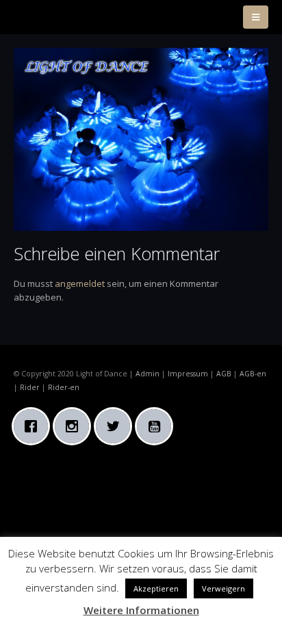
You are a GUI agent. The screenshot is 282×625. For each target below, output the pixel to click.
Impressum (188, 373)
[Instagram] (75, 426)
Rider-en (63, 387)
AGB (223, 373)
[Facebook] (34, 426)
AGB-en (253, 373)
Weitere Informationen (141, 610)
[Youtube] (157, 426)
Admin (147, 373)
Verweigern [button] (223, 588)
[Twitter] (116, 426)
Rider (30, 387)
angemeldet (80, 283)
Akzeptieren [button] (156, 588)
